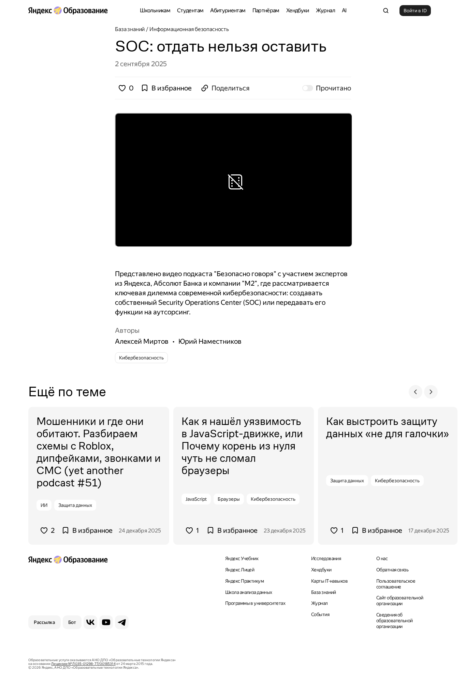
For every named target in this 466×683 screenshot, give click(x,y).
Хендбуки (297, 10)
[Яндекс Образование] (67, 10)
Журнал (325, 10)
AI (344, 10)
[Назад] (415, 392)
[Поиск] (386, 10)
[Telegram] (122, 622)
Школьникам (155, 10)
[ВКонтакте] (90, 622)
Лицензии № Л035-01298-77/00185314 (83, 664)
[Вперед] (431, 392)
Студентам (190, 10)
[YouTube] (106, 622)
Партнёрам (265, 10)
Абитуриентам (227, 10)
